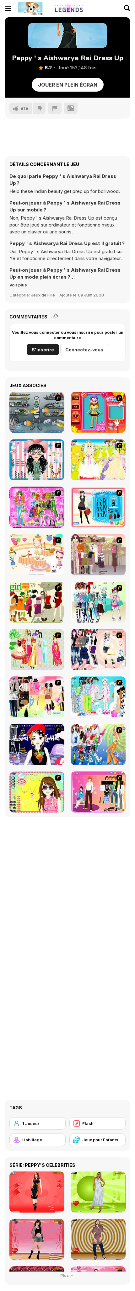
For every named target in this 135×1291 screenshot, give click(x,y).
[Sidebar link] (8, 8)
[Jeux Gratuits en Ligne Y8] (30, 8)
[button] (18, 284)
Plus (65, 1275)
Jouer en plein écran (67, 85)
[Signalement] (55, 108)
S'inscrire (43, 349)
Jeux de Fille (43, 294)
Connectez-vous (84, 349)
